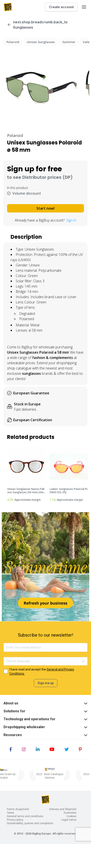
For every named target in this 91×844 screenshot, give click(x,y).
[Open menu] (84, 7)
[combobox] (6, 661)
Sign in (71, 220)
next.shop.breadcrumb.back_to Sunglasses (40, 25)
